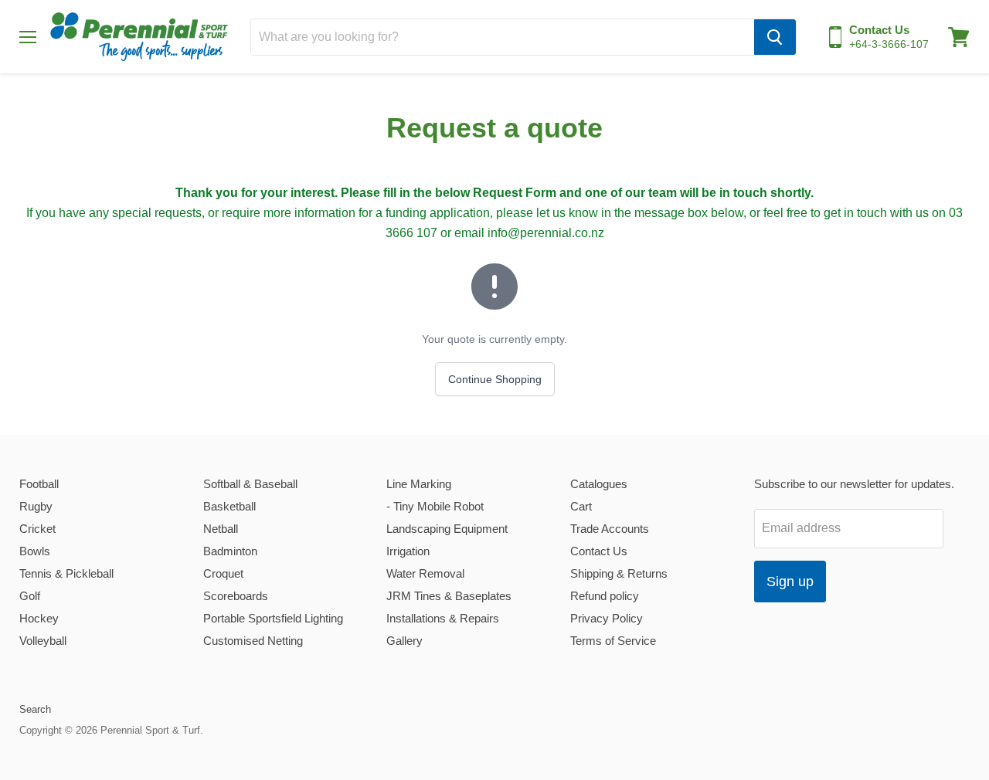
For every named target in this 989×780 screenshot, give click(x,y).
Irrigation (408, 551)
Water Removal (425, 573)
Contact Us (598, 551)
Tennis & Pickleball (66, 573)
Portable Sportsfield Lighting (273, 618)
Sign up (790, 581)
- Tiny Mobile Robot (435, 506)
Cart (581, 506)
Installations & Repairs (442, 618)
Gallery (404, 640)
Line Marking (418, 483)
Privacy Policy (606, 618)
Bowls (34, 551)
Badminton (230, 551)
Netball (220, 528)
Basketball (229, 506)
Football (39, 483)
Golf (29, 595)
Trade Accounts (609, 528)
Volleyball (42, 640)
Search (35, 709)
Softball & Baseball (250, 483)
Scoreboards (235, 595)
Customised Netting (253, 640)
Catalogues (598, 483)
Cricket (37, 528)
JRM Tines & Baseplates (448, 595)
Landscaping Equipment (447, 528)
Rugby (36, 506)
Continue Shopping (495, 379)
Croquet (223, 573)
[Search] (775, 37)
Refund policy (604, 595)
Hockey (39, 618)
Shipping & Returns (619, 573)
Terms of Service (613, 640)
